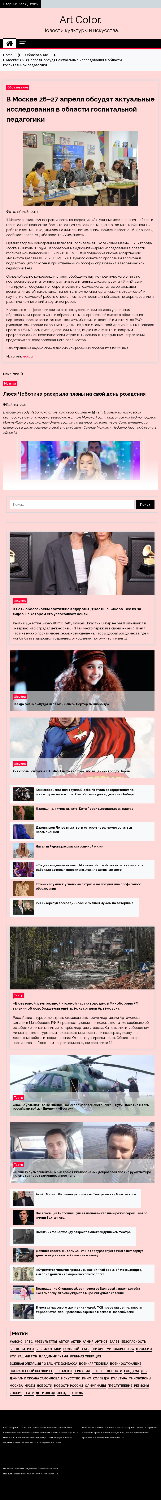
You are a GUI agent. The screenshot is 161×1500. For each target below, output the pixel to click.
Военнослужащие (126, 1363)
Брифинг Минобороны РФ (112, 1349)
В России (144, 1349)
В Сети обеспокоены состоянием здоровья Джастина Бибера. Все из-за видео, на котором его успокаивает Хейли (77, 611)
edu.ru (28, 356)
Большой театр (76, 1349)
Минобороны (140, 1378)
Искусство (70, 1378)
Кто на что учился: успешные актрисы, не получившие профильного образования (88, 886)
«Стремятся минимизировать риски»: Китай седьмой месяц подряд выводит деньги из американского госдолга (89, 1272)
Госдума (131, 1371)
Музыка (10, 383)
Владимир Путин (53, 1356)
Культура (119, 1378)
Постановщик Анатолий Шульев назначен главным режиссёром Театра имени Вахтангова (91, 1215)
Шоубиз (20, 601)
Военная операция (85, 1356)
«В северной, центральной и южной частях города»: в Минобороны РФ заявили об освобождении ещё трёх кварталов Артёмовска (76, 1005)
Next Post (11, 374)
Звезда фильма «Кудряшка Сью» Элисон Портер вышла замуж (61, 704)
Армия (88, 1341)
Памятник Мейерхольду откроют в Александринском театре (83, 1232)
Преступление (120, 1385)
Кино (86, 1378)
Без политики (22, 1349)
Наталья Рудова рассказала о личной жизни (70, 846)
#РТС (28, 1341)
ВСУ (13, 1356)
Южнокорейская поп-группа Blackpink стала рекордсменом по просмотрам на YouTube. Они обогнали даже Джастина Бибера (85, 792)
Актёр (76, 1341)
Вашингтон (27, 1356)
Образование (17, 87)
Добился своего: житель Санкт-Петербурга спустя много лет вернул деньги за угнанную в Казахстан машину (90, 1253)
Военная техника (93, 1363)
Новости (44, 1385)
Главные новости (107, 1371)
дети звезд (45, 1393)
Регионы (141, 1385)
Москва (16, 1385)
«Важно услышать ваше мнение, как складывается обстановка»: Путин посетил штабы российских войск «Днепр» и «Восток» (81, 1106)
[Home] (9, 43)
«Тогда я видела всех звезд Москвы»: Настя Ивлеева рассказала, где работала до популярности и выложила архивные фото (90, 867)
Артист (101, 1341)
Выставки (63, 1371)
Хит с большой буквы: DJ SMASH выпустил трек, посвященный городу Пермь (71, 771)
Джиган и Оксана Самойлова (34, 1378)
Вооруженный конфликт (31, 1371)
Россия (16, 1393)
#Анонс (16, 1341)
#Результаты (46, 1341)
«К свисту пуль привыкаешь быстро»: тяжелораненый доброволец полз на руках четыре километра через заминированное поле (82, 1173)
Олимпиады (95, 1385)
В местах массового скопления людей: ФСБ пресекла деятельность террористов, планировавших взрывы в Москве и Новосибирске (89, 1310)
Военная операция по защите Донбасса (43, 1363)
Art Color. (81, 20)
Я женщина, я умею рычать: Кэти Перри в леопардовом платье (85, 808)
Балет (114, 1341)
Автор (64, 1341)
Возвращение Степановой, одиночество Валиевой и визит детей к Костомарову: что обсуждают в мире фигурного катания (88, 1291)
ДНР (144, 1371)
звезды (63, 1393)
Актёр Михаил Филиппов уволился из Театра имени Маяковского (86, 1194)
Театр (18, 995)
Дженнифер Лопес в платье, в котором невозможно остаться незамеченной (84, 830)
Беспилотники (48, 1349)
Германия (82, 1371)
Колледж (101, 1378)
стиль (77, 1393)
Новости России (68, 1385)
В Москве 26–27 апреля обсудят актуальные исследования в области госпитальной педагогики (80, 109)
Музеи (30, 1385)
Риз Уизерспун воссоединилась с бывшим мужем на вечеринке (85, 903)
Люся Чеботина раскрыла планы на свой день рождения (74, 394)
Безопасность (133, 1341)
